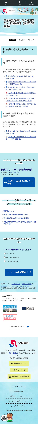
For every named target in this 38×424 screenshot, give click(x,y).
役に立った (10, 253)
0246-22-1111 (13, 353)
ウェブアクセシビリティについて (19, 401)
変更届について (9, 211)
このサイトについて (19, 386)
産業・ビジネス (26, 284)
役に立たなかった (12, 257)
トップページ (15, 284)
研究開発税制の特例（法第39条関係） (17, 218)
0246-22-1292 (14, 172)
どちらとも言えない (13, 261)
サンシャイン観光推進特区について (16, 214)
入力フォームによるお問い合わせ (18, 182)
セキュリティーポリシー (19, 406)
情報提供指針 (19, 391)
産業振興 (4, 286)
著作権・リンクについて (19, 396)
